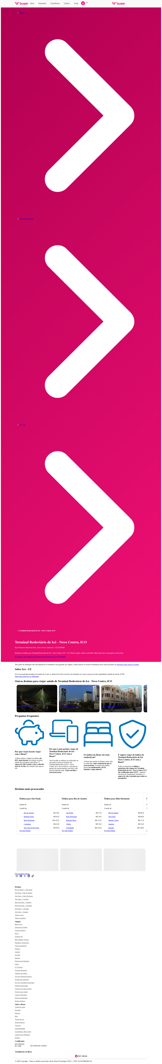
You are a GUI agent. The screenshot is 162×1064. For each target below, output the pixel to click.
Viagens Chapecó (20, 930)
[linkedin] (29, 877)
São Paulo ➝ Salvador (22, 909)
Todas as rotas (19, 915)
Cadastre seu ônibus (21, 973)
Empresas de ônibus (21, 927)
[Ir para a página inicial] (22, 874)
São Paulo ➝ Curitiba (21, 899)
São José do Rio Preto (31, 828)
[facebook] (21, 877)
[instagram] (17, 877)
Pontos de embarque (21, 998)
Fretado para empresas (22, 979)
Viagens (67, 3)
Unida (17, 964)
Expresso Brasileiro (21, 970)
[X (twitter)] (25, 877)
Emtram (17, 949)
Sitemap (17, 1038)
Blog (16, 1016)
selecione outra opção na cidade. (128, 664)
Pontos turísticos (20, 1001)
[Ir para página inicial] (21, 3)
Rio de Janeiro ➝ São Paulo (23, 890)
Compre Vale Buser (21, 995)
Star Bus (17, 955)
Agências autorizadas (21, 986)
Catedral (17, 952)
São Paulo (69, 813)
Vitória (68, 824)
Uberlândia (70, 828)
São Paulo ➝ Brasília (21, 912)
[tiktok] (33, 877)
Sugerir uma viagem (21, 992)
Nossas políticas (20, 1022)
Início (32, 3)
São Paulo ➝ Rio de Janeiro (23, 893)
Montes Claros (113, 820)
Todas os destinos (20, 918)
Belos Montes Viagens (22, 940)
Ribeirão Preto (29, 817)
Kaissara (17, 958)
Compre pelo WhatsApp (22, 1035)
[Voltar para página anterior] (87, 3)
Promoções (42, 3)
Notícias (17, 1013)
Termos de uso (19, 1019)
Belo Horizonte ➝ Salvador (23, 906)
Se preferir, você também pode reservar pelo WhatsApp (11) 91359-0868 (40, 657)
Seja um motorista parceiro (23, 976)
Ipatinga (111, 824)
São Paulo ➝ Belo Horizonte (24, 896)
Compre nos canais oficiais (23, 989)
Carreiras (17, 1025)
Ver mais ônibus (25, 831)
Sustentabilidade (20, 1028)
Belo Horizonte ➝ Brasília (23, 902)
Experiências (56, 3)
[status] (37, 860)
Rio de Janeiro (29, 813)
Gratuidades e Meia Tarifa (23, 1032)
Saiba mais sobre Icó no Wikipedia (27, 676)
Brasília (111, 828)
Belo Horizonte (29, 820)
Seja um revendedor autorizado (24, 983)
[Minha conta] (83, 3)
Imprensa (18, 1010)
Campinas (27, 824)
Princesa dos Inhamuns (22, 961)
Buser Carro (18, 924)
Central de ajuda (20, 1007)
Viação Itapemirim (20, 946)
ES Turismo (18, 967)
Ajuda (76, 3)
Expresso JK (19, 936)
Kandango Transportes (22, 943)
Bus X (17, 933)
